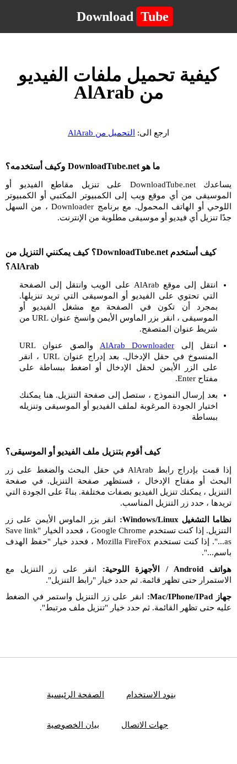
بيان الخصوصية (73, 724)
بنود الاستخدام (151, 694)
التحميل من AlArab (101, 132)
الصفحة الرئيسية (75, 694)
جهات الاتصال (144, 724)
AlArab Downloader (137, 345)
